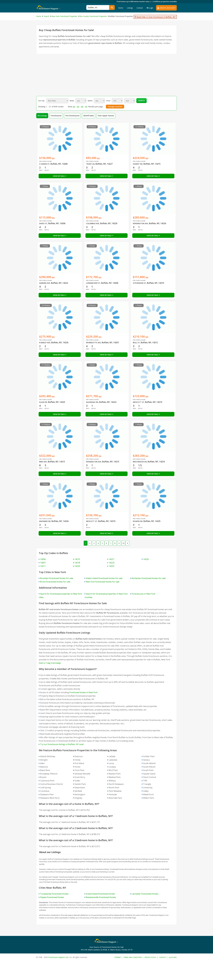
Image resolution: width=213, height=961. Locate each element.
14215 (77, 559)
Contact (140, 8)
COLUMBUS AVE (92, 223)
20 (74, 106)
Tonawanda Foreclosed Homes (54, 893)
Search (141, 100)
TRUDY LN (90, 164)
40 (82, 106)
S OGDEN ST (44, 164)
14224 (111, 562)
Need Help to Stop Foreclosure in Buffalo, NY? (156, 17)
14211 (43, 566)
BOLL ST (136, 342)
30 (78, 106)
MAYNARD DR (45, 521)
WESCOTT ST (138, 402)
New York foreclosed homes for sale (102, 581)
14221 (111, 559)
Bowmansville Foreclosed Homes (101, 897)
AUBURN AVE (44, 283)
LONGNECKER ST (93, 283)
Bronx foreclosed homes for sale (55, 581)
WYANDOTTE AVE (93, 342)
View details (59, 176)
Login (150, 8)
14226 (146, 559)
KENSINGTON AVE (140, 223)
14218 (77, 562)
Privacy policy (150, 957)
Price (108, 100)
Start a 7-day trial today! (50, 663)
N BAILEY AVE (44, 342)
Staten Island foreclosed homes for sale (104, 578)
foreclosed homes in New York (83, 692)
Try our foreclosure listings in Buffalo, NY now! (61, 744)
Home (120, 8)
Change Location (115, 106)
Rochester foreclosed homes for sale (149, 578)
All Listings (42, 115)
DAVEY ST (43, 223)
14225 (111, 566)
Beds (72, 100)
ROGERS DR (137, 521)
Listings (130, 8)
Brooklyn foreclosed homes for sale (56, 578)
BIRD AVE (43, 461)
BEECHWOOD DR (140, 461)
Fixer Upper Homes (106, 115)
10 (123, 543)
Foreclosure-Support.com (58, 957)
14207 (43, 562)
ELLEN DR (43, 402)
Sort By (41, 100)
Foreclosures (56, 115)
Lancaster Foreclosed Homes (145, 893)
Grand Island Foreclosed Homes (100, 893)
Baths (90, 100)
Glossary (173, 957)
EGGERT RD (137, 164)
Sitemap (117, 957)
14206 (43, 559)
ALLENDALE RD (92, 402)
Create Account (167, 8)
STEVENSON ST (139, 283)
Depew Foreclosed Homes (52, 897)
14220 (77, 566)
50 (86, 106)
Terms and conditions (133, 957)
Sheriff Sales (88, 115)
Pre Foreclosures (72, 115)
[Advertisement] (106, 75)
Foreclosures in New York (143, 593)
